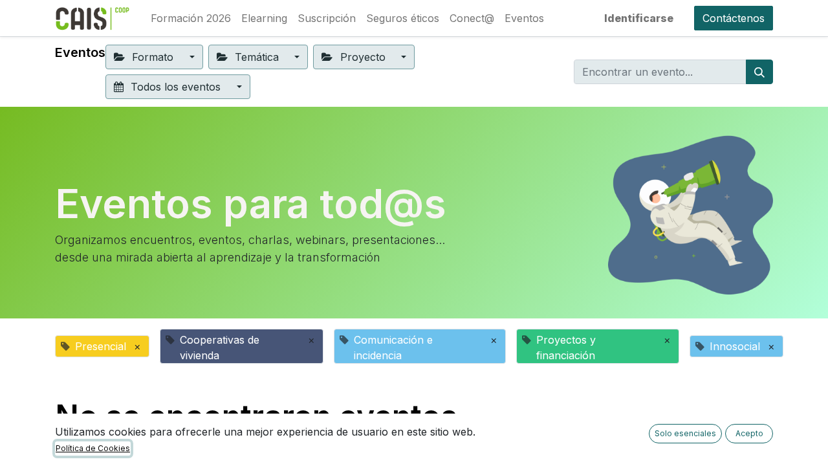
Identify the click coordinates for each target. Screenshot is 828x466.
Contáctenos (734, 18)
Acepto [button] (749, 433)
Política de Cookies (93, 448)
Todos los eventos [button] (175, 86)
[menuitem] (191, 18)
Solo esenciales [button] (685, 433)
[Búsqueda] (759, 72)
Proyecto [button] (363, 56)
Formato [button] (153, 56)
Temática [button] (257, 56)
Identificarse (638, 18)
